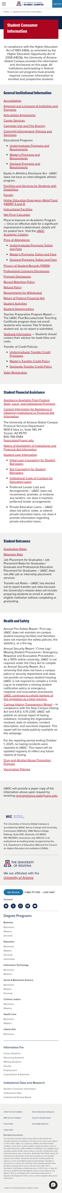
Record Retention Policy (19, 282)
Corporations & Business (16, 1074)
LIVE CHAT (49, 892)
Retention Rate (13, 554)
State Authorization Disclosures (43, 1112)
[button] (53, 1185)
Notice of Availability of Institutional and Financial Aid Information (30, 447)
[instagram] (20, 906)
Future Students (12, 1053)
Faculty (8, 195)
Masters (8, 931)
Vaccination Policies (17, 769)
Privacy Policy (8, 1124)
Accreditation (12, 100)
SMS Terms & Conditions (12, 1118)
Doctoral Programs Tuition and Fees (33, 259)
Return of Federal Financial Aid (24, 298)
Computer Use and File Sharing (24, 126)
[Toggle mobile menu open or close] (4, 4)
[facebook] (6, 906)
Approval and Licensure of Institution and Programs (31, 108)
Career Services (14, 120)
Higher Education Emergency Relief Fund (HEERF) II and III (31, 202)
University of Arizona (18, 877)
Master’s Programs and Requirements (25, 156)
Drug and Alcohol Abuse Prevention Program (27, 762)
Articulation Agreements (20, 115)
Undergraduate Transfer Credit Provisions (30, 354)
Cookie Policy (8, 1130)
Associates (9, 959)
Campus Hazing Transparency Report (28, 704)
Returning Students (14, 1057)
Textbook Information (17, 334)
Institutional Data (12, 1093)
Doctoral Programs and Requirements (25, 165)
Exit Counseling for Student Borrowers (28, 471)
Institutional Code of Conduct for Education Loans (31, 480)
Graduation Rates (15, 549)
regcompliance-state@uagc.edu (36, 795)
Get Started (13, 892)
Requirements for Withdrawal (23, 292)
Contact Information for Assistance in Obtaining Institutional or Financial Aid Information (29, 412)
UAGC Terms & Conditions (13, 1112)
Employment (10, 1070)
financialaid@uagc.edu (19, 440)
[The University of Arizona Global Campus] (30, 3)
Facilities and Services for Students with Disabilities (30, 188)
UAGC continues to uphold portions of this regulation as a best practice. (28, 697)
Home (6, 12)
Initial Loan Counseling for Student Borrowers (32, 462)
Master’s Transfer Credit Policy (30, 361)
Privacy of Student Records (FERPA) (27, 265)
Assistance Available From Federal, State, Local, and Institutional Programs (29, 402)
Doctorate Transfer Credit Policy (31, 366)
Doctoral (8, 935)
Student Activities (15, 303)
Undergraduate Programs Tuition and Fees (31, 247)
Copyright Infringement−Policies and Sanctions (28, 133)
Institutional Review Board (17, 1097)
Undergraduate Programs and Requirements (29, 147)
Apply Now (57, 4)
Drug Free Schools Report (41, 1118)
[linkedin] (27, 906)
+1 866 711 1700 (32, 892)
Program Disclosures (17, 276)
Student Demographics (19, 309)
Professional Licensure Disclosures (26, 271)
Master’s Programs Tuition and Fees (33, 254)
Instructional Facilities (18, 209)
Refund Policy (13, 287)
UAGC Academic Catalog (24, 233)
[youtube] (35, 906)
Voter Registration (15, 372)
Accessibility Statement (40, 1124)
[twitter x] (13, 906)
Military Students (12, 1061)
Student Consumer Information (20, 1088)
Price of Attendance (17, 240)
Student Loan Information (20, 454)
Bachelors (9, 927)
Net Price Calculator (17, 214)
